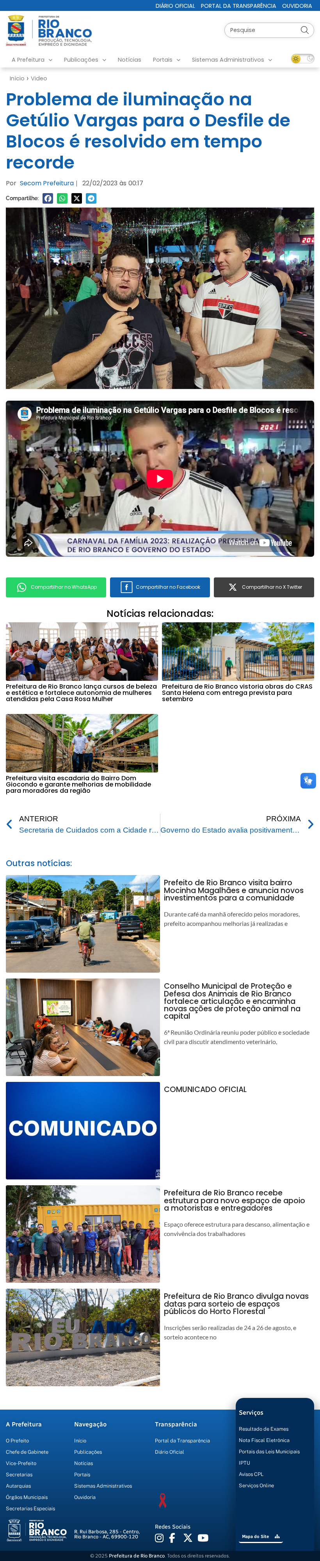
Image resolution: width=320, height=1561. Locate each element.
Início (17, 78)
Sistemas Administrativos (228, 60)
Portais (162, 60)
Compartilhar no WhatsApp (64, 587)
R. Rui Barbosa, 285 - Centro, (107, 1534)
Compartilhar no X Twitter (272, 587)
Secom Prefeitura (47, 183)
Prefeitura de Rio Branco (137, 1556)
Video (39, 78)
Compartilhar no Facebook (168, 587)
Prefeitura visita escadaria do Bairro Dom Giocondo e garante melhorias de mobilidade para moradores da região (78, 784)
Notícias (129, 60)
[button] (48, 198)
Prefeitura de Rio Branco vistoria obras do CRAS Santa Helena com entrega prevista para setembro (237, 692)
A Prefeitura (28, 60)
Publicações (81, 60)
